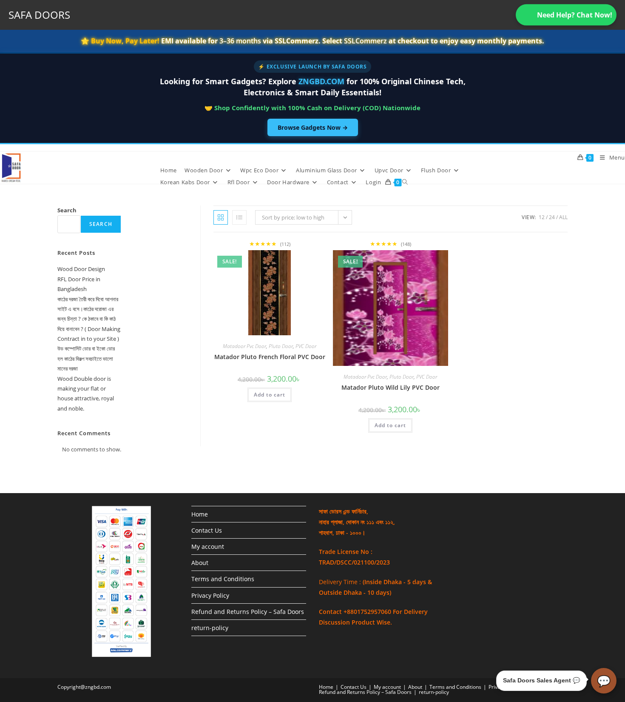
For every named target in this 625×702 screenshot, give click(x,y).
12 (542, 217)
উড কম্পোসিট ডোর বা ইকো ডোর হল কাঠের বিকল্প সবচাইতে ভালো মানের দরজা (86, 358)
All (563, 217)
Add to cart (269, 394)
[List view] (239, 217)
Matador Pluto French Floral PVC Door (269, 357)
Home (199, 514)
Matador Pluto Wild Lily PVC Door (390, 387)
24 (552, 217)
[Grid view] (220, 217)
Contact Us (206, 530)
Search (67, 210)
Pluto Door (281, 346)
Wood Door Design (81, 269)
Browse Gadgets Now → (313, 127)
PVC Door (305, 346)
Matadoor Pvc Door (244, 346)
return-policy (209, 628)
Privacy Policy (210, 595)
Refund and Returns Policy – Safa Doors (247, 612)
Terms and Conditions (222, 579)
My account (207, 546)
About (199, 563)
